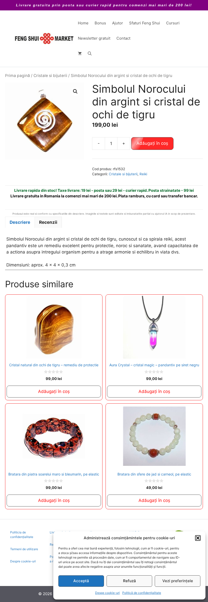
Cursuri (173, 23)
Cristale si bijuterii (50, 75)
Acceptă (81, 580)
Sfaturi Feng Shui (144, 23)
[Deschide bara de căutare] (90, 53)
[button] (197, 538)
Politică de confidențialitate (141, 593)
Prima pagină (17, 75)
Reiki (143, 174)
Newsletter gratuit (94, 38)
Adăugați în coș (152, 143)
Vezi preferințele (177, 580)
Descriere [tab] (20, 222)
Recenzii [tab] (48, 222)
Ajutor (117, 23)
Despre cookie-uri (23, 561)
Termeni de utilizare (24, 549)
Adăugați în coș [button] (54, 391)
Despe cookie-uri (107, 593)
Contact (123, 38)
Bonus (100, 23)
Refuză (129, 580)
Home (83, 23)
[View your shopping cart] (80, 53)
